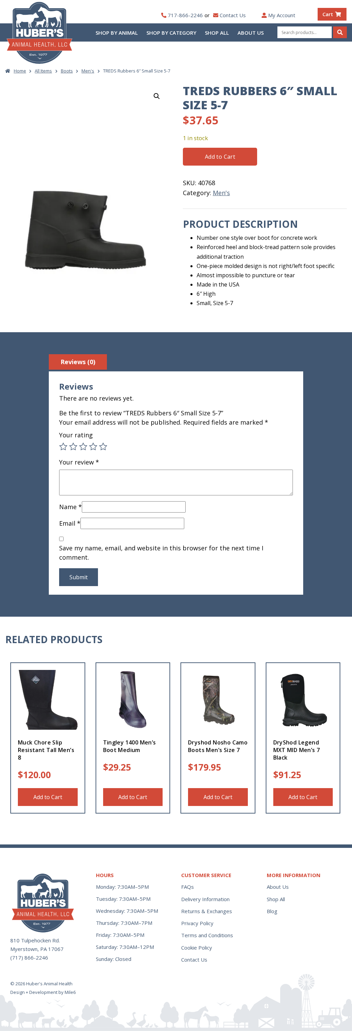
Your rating (76, 435)
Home (20, 71)
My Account (281, 15)
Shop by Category (171, 32)
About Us (251, 32)
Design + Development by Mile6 (43, 992)
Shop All (217, 32)
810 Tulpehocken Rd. (35, 940)
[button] (157, 96)
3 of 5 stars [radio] (83, 446)
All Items (43, 71)
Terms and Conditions (207, 935)
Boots (67, 71)
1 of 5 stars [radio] (63, 446)
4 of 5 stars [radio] (93, 446)
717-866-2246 (185, 15)
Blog (272, 911)
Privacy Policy (197, 923)
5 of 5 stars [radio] (103, 446)
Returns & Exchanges (206, 911)
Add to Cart (220, 156)
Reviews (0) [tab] (77, 362)
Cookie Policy (196, 947)
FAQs (187, 886)
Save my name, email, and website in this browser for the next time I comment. (161, 552)
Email (69, 523)
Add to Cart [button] (47, 797)
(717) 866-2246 (29, 957)
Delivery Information (205, 899)
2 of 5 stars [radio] (73, 446)
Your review (79, 462)
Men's (87, 71)
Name (70, 507)
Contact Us (233, 15)
